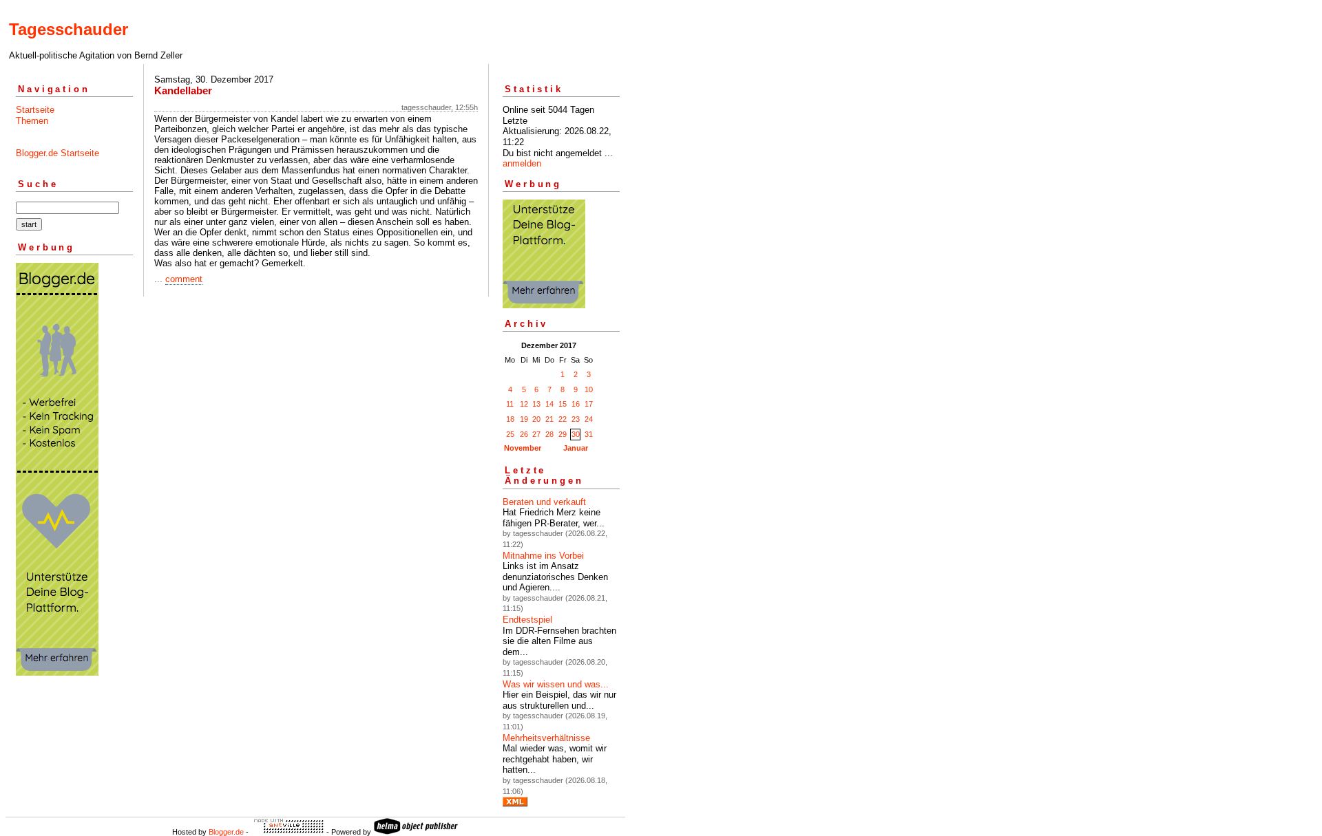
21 (549, 419)
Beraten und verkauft (544, 502)
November (522, 448)
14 (549, 404)
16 (575, 404)
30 (575, 434)
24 (589, 419)
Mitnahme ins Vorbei (543, 555)
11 (510, 404)
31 (589, 434)
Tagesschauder (68, 29)
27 (536, 434)
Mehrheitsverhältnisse (546, 738)
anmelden (522, 163)
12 (524, 404)
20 (536, 419)
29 (562, 434)
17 (589, 404)
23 (575, 419)
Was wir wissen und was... (556, 684)
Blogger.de (226, 832)
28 (549, 434)
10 (589, 389)
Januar (575, 448)
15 (562, 404)
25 (510, 434)
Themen (32, 121)
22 (562, 419)
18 (510, 419)
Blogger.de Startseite (57, 153)
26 (524, 434)
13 (536, 404)
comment (183, 279)
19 (524, 419)
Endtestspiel (527, 619)
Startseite (35, 110)
